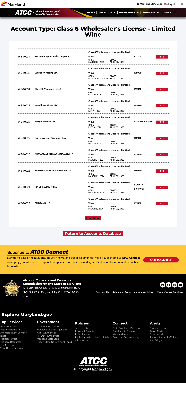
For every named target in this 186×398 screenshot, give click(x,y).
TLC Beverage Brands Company (52, 56)
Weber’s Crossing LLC (46, 72)
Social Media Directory (125, 331)
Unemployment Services (13, 332)
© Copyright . (93, 369)
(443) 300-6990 (31, 292)
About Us (105, 12)
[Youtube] (180, 285)
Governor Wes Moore (48, 326)
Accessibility (145, 292)
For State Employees (48, 335)
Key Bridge (156, 340)
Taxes (3, 335)
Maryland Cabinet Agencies (52, 329)
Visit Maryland (7, 345)
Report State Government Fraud (54, 341)
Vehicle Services (8, 326)
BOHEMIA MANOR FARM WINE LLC (53, 170)
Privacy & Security (124, 292)
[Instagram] (174, 285)
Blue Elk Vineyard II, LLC (48, 88)
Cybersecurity (157, 334)
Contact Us (102, 292)
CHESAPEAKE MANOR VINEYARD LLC (54, 154)
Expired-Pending (143, 121)
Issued (138, 72)
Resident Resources (10, 341)
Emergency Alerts (159, 328)
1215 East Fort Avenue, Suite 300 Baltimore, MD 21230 (51, 287)
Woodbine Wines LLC (46, 105)
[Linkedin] (162, 285)
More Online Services (170, 292)
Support (148, 12)
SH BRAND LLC (42, 203)
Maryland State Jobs (48, 338)
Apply (166, 12)
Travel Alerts (156, 331)
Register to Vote (8, 338)
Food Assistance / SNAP (12, 329)
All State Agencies (46, 332)
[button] (182, 4)
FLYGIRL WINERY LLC (46, 186)
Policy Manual (82, 334)
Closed (138, 56)
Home (91, 12)
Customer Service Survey (126, 337)
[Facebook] (168, 285)
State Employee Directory (126, 328)
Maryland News (121, 334)
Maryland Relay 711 (51, 292)
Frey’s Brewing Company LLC (50, 137)
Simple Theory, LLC (45, 121)
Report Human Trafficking (164, 337)
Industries (127, 12)
